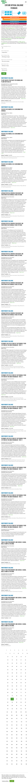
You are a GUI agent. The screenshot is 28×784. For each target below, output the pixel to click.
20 (16, 660)
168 (7, 757)
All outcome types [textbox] (5, 61)
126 (21, 728)
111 (21, 718)
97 (25, 708)
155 (16, 747)
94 (12, 708)
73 (7, 695)
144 (11, 741)
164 (11, 754)
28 (7, 666)
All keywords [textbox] (4, 70)
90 (16, 705)
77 (25, 695)
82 (25, 699)
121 (21, 725)
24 (12, 663)
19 (12, 660)
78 (7, 699)
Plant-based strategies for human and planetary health (12, 81)
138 (7, 738)
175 (16, 760)
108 (7, 718)
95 (16, 708)
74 (12, 695)
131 (21, 731)
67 (25, 689)
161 (21, 751)
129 (11, 731)
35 (16, 669)
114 (11, 721)
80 (16, 699)
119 (11, 725)
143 (7, 741)
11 (22, 653)
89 (12, 705)
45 (16, 676)
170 (16, 757)
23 (7, 663)
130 (16, 731)
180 (16, 764)
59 (12, 686)
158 (7, 751)
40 (16, 673)
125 (16, 728)
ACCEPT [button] (11, 781)
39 (12, 673)
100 (16, 712)
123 (7, 728)
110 (16, 718)
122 (26, 725)
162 (26, 751)
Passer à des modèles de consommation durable (12, 110)
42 (25, 673)
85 (16, 702)
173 (7, 760)
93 (7, 708)
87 (25, 702)
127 (26, 728)
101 (21, 712)
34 (12, 669)
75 (16, 695)
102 (25, 712)
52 (25, 679)
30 (16, 666)
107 (26, 715)
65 (16, 689)
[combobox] (14, 48)
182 (26, 764)
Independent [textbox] (4, 52)
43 (7, 676)
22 (25, 660)
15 (16, 656)
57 (25, 682)
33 (7, 669)
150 (16, 744)
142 (26, 738)
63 (7, 689)
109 (11, 718)
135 (16, 734)
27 (25, 663)
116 (21, 721)
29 (12, 666)
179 (11, 764)
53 (7, 682)
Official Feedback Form (10, 28)
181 (21, 764)
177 (26, 760)
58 (7, 686)
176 (21, 760)
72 (25, 692)
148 (7, 744)
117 (26, 721)
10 (18, 653)
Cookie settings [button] (5, 781)
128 (7, 731)
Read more (23, 98)
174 (11, 760)
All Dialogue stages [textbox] (6, 56)
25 (16, 663)
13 (7, 656)
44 (12, 676)
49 (12, 679)
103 (7, 715)
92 (25, 705)
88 (7, 705)
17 (25, 656)
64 (12, 689)
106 (21, 715)
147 (26, 741)
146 (21, 741)
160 (16, 751)
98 (7, 712)
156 (21, 747)
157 (26, 747)
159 (11, 751)
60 (16, 686)
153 (7, 747)
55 (16, 682)
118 (7, 725)
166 (21, 754)
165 (16, 754)
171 (21, 757)
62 (25, 686)
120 (16, 725)
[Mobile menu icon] (26, 2)
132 (26, 731)
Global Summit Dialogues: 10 (14, 23)
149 (11, 744)
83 (7, 702)
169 (11, 757)
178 (7, 764)
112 (26, 718)
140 (16, 738)
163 (7, 754)
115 (16, 721)
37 (25, 669)
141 (21, 738)
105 (16, 715)
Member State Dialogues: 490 (14, 17)
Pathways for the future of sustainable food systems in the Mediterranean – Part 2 (13, 344)
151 (21, 744)
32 (25, 666)
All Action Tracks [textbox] (5, 65)
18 (7, 660)
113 (7, 721)
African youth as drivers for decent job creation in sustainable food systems (12, 194)
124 (11, 728)
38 (7, 673)
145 (16, 741)
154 (11, 747)
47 (25, 676)
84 (12, 702)
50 (16, 679)
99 (11, 712)
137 (26, 734)
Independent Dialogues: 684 (14, 21)
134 (11, 734)
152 (26, 744)
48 (7, 679)
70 (16, 692)
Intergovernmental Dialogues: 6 (15, 19)
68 (7, 692)
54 (12, 682)
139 (11, 738)
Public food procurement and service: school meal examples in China (13, 543)
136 (21, 734)
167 (26, 754)
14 (12, 656)
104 (11, 715)
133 (7, 734)
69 (12, 692)
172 (26, 757)
